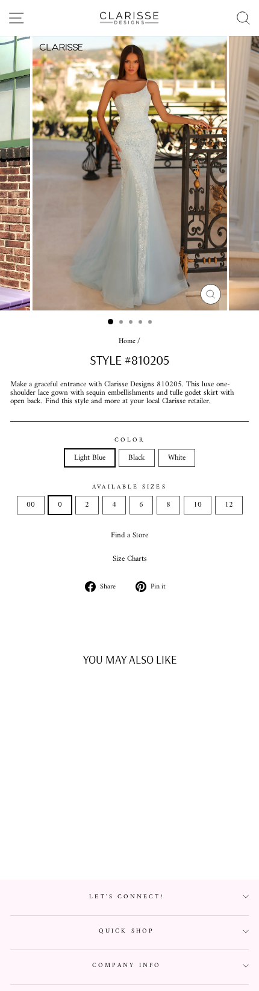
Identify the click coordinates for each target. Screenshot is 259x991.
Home (127, 341)
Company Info (126, 965)
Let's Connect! (126, 897)
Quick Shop (126, 931)
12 (229, 504)
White (177, 458)
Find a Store (129, 535)
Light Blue (89, 458)
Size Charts (130, 559)
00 (31, 504)
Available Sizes (129, 487)
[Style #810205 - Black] (55, 840)
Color (129, 440)
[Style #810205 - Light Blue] (41, 840)
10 (197, 504)
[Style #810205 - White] (69, 840)
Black (136, 458)
